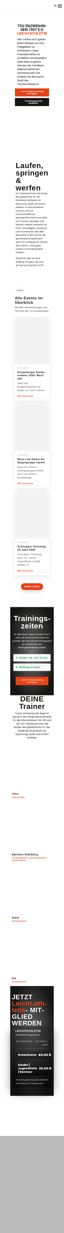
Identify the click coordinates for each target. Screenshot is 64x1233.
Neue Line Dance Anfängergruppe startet (31, 461)
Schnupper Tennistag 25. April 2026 (31, 548)
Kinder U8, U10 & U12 (33, 657)
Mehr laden (32, 586)
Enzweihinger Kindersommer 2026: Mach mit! (31, 375)
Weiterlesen (25, 396)
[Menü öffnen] (58, 6)
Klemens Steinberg (25, 854)
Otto (15, 793)
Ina (14, 978)
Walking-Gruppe (29, 667)
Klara (15, 917)
